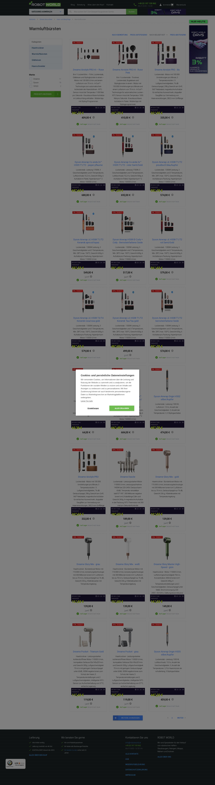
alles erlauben (122, 408)
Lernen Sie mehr (87, 401)
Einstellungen (93, 408)
